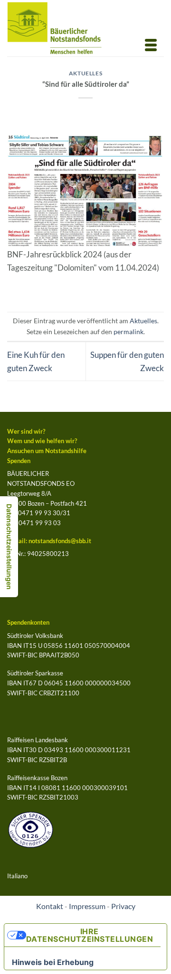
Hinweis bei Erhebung (53, 962)
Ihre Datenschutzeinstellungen (89, 935)
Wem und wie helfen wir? (42, 441)
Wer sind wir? (26, 431)
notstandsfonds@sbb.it (59, 541)
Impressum (87, 906)
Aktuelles (86, 73)
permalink (128, 332)
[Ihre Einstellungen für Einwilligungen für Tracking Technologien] (9, 546)
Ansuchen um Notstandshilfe (46, 451)
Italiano (17, 876)
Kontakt (49, 906)
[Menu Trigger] (150, 44)
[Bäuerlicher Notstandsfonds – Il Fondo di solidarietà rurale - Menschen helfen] (62, 28)
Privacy (123, 906)
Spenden (18, 460)
